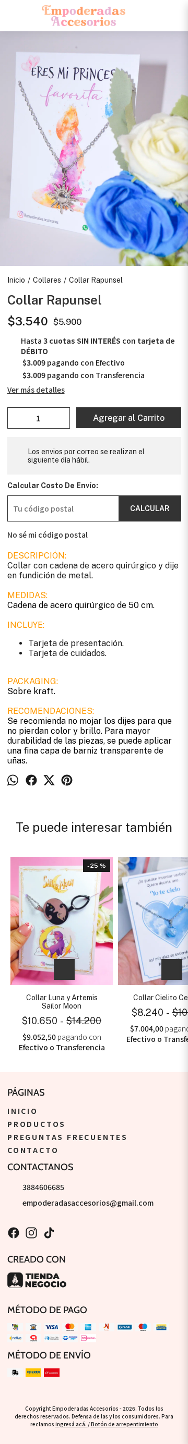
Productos (36, 1124)
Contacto (32, 1150)
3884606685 (43, 1187)
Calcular (150, 508)
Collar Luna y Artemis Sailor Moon (62, 1001)
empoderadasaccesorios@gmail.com (88, 1202)
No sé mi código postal (47, 534)
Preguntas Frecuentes (67, 1137)
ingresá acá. (71, 1424)
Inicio (22, 1111)
